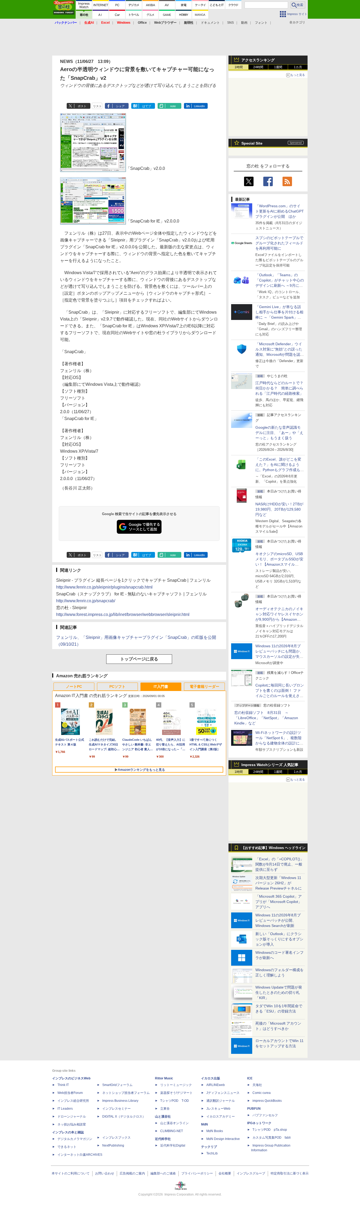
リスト (97, 106)
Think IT (63, 1085)
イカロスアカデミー (220, 1116)
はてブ (146, 106)
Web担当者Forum (70, 1093)
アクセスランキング (258, 60)
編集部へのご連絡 (163, 1173)
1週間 (278, 67)
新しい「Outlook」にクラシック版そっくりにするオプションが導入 (279, 939)
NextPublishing (113, 1145)
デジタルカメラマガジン (74, 1139)
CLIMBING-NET (171, 1131)
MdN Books (214, 1131)
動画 (244, 22)
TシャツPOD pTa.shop (269, 1130)
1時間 (239, 67)
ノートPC (74, 686)
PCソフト (117, 686)
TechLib (212, 1153)
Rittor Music (164, 1078)
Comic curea (261, 1093)
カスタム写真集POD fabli (271, 1137)
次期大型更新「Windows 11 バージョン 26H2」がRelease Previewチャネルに (278, 883)
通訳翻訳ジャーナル (220, 1101)
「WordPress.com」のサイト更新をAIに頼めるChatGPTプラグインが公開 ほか (279, 211)
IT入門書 (161, 686)
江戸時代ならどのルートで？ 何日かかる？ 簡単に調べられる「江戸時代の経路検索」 (281, 388)
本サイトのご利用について (71, 1173)
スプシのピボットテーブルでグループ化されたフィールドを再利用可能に (279, 243)
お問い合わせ (104, 1173)
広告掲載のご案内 (132, 1173)
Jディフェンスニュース (223, 1093)
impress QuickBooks (267, 1101)
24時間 (258, 67)
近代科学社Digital (172, 1145)
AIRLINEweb (215, 1085)
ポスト (82, 106)
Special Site (251, 143)
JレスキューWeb (218, 1108)
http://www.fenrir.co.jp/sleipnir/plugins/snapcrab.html (104, 587)
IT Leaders (65, 1108)
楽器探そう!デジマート (176, 1093)
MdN (204, 1124)
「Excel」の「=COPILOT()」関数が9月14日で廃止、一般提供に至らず (279, 864)
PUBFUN (254, 1108)
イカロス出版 (210, 1078)
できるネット (66, 1147)
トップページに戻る (139, 659)
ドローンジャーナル (71, 1116)
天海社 (257, 1085)
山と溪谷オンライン (174, 1123)
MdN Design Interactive (223, 1139)
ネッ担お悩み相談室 (71, 1124)
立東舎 (165, 1108)
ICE (249, 1078)
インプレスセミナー (116, 1108)
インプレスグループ (251, 1173)
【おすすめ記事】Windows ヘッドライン (273, 848)
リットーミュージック (176, 1085)
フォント (261, 22)
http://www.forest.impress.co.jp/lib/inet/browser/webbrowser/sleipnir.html (122, 614)
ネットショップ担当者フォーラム (126, 1093)
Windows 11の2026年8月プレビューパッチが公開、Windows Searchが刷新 (278, 920)
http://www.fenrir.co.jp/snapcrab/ (85, 601)
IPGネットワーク (259, 1123)
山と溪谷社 (163, 1116)
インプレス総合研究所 (73, 1101)
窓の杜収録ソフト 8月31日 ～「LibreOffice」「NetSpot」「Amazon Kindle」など (266, 717)
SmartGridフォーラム (117, 1085)
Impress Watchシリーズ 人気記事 (269, 765)
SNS (230, 22)
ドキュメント (210, 22)
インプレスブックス (116, 1137)
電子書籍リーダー (204, 686)
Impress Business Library (120, 1101)
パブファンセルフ (265, 1115)
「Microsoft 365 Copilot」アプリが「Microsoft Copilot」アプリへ (278, 901)
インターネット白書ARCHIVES (79, 1155)
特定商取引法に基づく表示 (290, 1173)
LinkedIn (199, 106)
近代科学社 (163, 1139)
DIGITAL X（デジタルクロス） (123, 1116)
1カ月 (298, 67)
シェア (120, 106)
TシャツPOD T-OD (174, 1101)
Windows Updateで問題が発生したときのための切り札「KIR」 (278, 992)
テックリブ (209, 1147)
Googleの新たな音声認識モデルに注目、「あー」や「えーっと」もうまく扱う (279, 432)
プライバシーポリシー (197, 1173)
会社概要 (224, 1173)
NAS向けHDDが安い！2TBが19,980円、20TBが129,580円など (279, 509)
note (173, 106)
